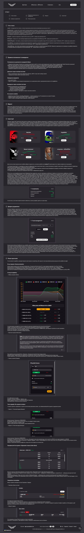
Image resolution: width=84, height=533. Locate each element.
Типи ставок (13, 15)
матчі (63, 31)
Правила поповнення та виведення (33, 16)
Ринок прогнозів (31, 18)
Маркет (46, 15)
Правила (66, 526)
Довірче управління (15, 18)
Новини (70, 526)
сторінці (11, 124)
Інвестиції (64, 15)
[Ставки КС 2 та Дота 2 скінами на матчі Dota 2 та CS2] (12, 4)
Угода (75, 526)
